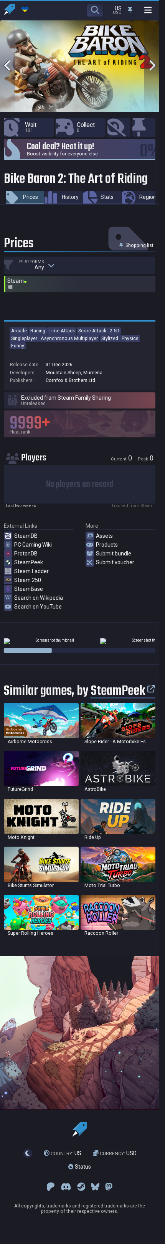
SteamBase (28, 589)
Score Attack (92, 331)
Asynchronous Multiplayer (69, 338)
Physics (130, 338)
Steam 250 (27, 580)
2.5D (114, 331)
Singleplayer (24, 338)
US (66, 1153)
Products (107, 545)
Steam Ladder (31, 571)
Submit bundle (113, 553)
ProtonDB (26, 553)
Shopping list (138, 245)
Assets (104, 536)
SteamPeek (28, 562)
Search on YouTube (38, 607)
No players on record (80, 484)
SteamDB (26, 536)
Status (82, 1167)
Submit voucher (115, 562)
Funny (17, 346)
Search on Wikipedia (38, 598)
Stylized (109, 338)
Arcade (19, 331)
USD (118, 1153)
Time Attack (62, 331)
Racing (37, 331)
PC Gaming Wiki (33, 545)
